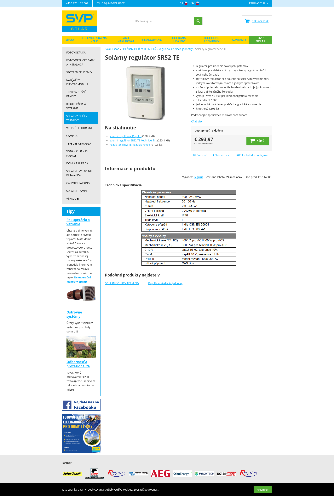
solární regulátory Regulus (125, 136)
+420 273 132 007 (77, 3)
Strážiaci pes (222, 155)
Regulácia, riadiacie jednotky (165, 283)
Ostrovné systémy (74, 314)
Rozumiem (262, 489)
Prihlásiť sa (257, 3)
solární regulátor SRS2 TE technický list (133, 140)
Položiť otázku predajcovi (253, 155)
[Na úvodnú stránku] (81, 21)
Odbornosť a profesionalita (78, 364)
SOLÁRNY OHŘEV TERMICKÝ (122, 283)
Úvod (70, 40)
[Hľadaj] (198, 21)
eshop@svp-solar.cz (111, 3)
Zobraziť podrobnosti (146, 489)
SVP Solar (260, 40)
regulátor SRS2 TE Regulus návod (130, 144)
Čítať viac (196, 121)
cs (181, 3)
